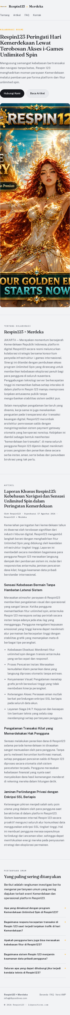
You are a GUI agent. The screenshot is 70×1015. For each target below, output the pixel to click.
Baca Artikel (37, 93)
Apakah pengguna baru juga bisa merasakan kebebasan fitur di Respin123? (32, 942)
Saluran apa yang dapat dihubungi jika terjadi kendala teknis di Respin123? (32, 970)
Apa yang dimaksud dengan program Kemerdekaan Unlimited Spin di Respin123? (31, 910)
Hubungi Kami (12, 93)
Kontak (37, 15)
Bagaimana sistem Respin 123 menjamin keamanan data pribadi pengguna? (29, 956)
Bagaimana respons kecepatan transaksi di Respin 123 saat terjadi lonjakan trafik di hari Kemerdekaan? (32, 926)
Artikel (17, 15)
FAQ (26, 15)
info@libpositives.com (15, 998)
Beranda (44, 994)
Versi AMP (60, 994)
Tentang (5, 15)
